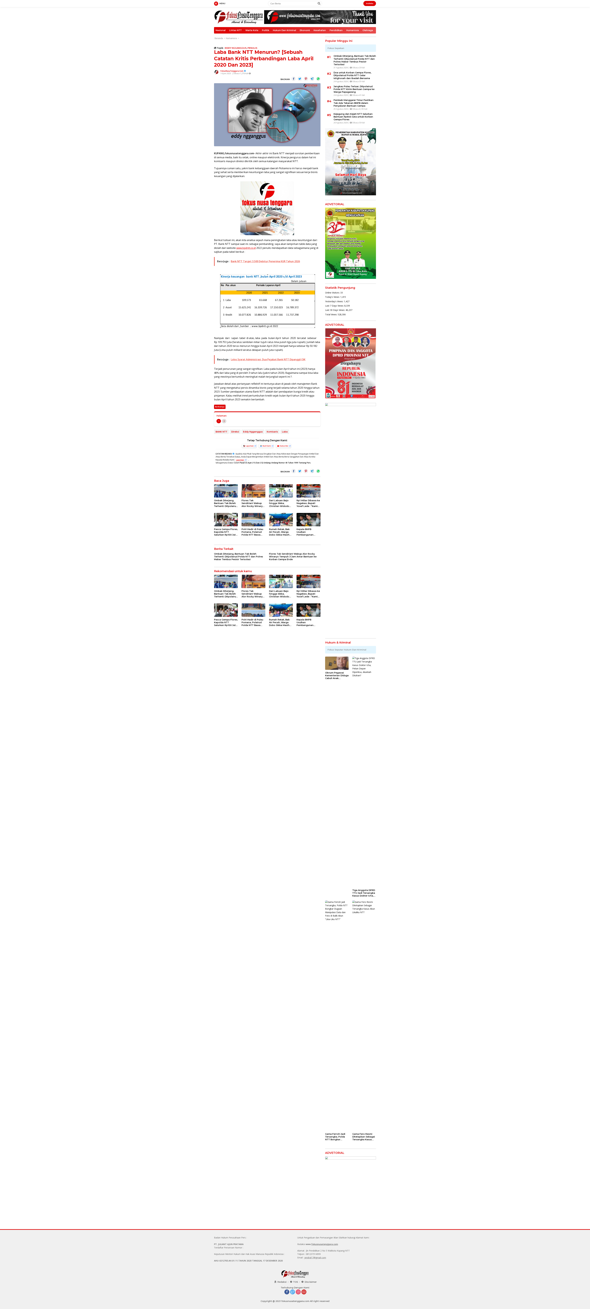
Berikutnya (219, 406)
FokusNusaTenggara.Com (231, 71)
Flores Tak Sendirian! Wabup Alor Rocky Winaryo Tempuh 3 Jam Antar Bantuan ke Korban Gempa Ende (253, 503)
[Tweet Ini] (299, 78)
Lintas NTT (235, 30)
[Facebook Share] (293, 78)
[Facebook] (286, 1292)
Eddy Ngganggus (253, 431)
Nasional (221, 30)
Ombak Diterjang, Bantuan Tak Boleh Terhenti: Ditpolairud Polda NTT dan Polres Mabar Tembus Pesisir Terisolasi (226, 503)
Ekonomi (305, 30)
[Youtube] (303, 1292)
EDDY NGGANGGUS (235, 48)
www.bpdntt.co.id (246, 248)
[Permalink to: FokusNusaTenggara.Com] (216, 72)
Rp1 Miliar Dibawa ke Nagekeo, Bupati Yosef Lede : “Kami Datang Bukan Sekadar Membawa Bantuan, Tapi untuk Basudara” (308, 503)
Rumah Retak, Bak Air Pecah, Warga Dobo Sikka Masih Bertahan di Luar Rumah (279, 532)
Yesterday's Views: (334, 301)
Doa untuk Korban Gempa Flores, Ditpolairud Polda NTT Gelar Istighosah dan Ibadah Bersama (352, 75)
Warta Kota (251, 30)
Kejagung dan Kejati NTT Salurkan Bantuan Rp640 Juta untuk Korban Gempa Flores (353, 117)
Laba (285, 431)
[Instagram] (298, 1292)
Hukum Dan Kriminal (284, 30)
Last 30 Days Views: (335, 310)
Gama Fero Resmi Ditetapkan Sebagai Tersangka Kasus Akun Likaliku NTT (363, 1137)
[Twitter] (292, 1292)
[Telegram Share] (312, 78)
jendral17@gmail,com (315, 1257)
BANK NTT (221, 431)
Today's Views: (332, 296)
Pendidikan (336, 30)
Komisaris (272, 431)
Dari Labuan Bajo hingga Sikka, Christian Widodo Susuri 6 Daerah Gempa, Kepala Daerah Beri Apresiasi (279, 503)
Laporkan (250, 446)
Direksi (235, 431)
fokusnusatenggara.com (324, 1244)
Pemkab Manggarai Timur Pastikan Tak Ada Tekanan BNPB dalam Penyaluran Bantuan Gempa (354, 103)
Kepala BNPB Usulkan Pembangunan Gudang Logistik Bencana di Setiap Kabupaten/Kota (307, 532)
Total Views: (331, 314)
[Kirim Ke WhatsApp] (318, 78)
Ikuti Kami (267, 446)
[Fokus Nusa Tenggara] (238, 16)
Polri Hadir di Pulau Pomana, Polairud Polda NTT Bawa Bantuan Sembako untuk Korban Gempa (252, 532)
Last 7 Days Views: (334, 305)
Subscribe (284, 446)
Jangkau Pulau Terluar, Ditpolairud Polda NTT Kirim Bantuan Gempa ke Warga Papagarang (354, 89)
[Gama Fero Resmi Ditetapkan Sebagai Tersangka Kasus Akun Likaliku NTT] (364, 1015)
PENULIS (252, 48)
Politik (265, 30)
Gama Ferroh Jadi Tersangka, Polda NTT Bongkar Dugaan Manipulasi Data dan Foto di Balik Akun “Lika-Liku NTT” (336, 1137)
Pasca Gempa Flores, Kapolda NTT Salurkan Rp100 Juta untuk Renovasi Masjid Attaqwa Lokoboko (226, 532)
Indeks (369, 3)
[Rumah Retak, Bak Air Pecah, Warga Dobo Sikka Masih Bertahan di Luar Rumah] (281, 519)
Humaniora (352, 30)
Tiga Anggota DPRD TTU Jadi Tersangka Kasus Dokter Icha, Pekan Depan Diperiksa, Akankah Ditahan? (363, 893)
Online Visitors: (332, 292)
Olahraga (367, 30)
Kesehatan (320, 30)
